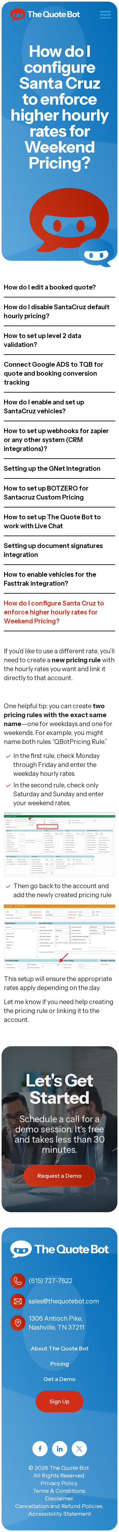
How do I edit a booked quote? (50, 287)
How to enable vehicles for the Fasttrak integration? (50, 579)
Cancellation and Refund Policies (58, 1506)
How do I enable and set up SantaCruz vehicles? (44, 406)
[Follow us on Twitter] (79, 1448)
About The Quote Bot (60, 1348)
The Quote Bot (69, 1467)
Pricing (59, 1363)
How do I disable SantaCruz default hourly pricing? (56, 311)
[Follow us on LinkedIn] (59, 1448)
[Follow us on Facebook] (40, 1448)
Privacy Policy (59, 1483)
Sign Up (59, 1401)
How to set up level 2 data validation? (42, 340)
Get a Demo (59, 1379)
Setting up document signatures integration (53, 550)
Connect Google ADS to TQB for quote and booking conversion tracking (53, 373)
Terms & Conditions (59, 1490)
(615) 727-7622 (50, 1281)
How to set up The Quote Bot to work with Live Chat (52, 521)
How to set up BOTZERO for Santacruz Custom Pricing (46, 492)
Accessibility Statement (59, 1513)
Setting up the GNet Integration (52, 468)
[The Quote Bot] (45, 14)
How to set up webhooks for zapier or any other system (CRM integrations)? (56, 440)
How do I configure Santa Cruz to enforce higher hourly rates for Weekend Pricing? (54, 612)
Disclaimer (59, 1498)
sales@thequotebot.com (64, 1301)
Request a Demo (59, 1175)
